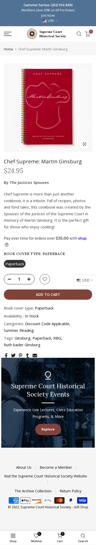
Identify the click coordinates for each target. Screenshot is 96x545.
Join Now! (48, 15)
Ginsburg (22, 338)
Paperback (42, 338)
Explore (48, 429)
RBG (57, 338)
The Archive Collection (33, 490)
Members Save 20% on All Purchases (48, 10)
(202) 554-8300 (62, 5)
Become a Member (56, 467)
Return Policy (70, 490)
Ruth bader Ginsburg (22, 344)
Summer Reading (19, 330)
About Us (24, 467)
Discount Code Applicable (47, 323)
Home (8, 49)
